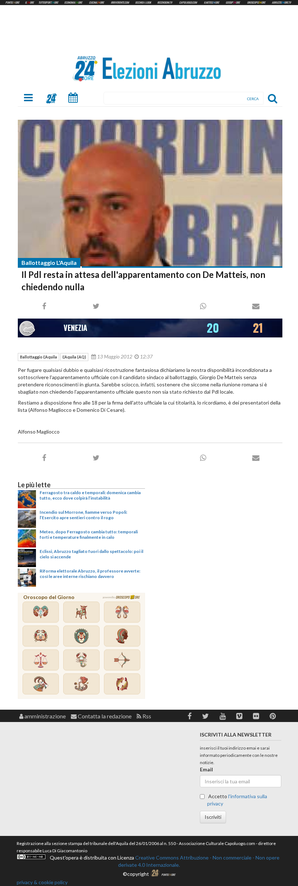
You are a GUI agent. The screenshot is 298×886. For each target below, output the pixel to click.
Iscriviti (213, 817)
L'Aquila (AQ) (74, 356)
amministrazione (44, 716)
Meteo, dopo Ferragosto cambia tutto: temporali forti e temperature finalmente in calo (89, 534)
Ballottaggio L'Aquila (49, 262)
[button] (189, 716)
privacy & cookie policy (42, 882)
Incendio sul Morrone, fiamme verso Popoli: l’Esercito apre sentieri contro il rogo (83, 514)
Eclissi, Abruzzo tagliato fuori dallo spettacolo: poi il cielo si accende (91, 554)
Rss (146, 716)
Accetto (237, 800)
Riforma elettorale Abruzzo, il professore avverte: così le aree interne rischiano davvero (90, 573)
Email (206, 769)
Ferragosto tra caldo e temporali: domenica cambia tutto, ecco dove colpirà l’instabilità (90, 495)
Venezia (75, 327)
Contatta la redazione (104, 716)
